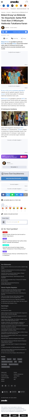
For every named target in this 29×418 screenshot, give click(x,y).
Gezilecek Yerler (5, 366)
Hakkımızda (3, 372)
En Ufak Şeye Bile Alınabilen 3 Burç (9, 303)
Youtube (20, 359)
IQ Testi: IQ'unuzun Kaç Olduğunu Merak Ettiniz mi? (13, 352)
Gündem (9, 12)
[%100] (16, 5)
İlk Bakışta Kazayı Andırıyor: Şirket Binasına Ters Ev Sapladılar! (15, 254)
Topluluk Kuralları (5, 377)
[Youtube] (12, 386)
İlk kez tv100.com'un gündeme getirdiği (12, 90)
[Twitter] (8, 386)
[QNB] (21, 5)
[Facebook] (5, 386)
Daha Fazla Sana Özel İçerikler (13, 178)
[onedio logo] (13, 400)
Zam (14, 359)
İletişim (2, 381)
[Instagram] (2, 386)
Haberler (3, 12)
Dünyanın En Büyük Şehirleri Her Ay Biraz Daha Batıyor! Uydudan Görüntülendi (15, 241)
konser (14, 43)
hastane (20, 129)
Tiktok (20, 361)
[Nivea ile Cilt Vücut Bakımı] (3, 5)
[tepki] (2, 208)
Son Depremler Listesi (6, 310)
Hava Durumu (4, 308)
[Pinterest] (15, 386)
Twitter (3, 359)
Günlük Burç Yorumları (7, 361)
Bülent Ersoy (5, 41)
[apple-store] (5, 392)
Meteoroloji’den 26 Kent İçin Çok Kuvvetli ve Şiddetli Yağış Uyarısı (14, 235)
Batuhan (11, 27)
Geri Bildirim (4, 374)
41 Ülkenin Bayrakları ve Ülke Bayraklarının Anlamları (13, 347)
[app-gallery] (22, 392)
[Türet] (25, 5)
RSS (15, 379)
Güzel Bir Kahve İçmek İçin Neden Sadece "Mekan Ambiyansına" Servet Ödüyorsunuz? (14, 248)
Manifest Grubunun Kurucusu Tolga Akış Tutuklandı (13, 299)
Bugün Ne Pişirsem (13, 364)
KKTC (3, 43)
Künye (15, 377)
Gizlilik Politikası (4, 375)
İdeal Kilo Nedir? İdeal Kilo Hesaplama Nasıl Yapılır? (12, 338)
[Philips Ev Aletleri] (8, 5)
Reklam (3, 379)
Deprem (9, 359)
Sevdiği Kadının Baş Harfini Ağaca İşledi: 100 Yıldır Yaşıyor (14, 301)
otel (8, 129)
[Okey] (12, 5)
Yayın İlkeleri (16, 375)
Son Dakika (4, 364)
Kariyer (15, 372)
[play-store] (13, 392)
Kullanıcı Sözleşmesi (18, 374)
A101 (15, 361)
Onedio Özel (5, 245)
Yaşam (4, 238)
